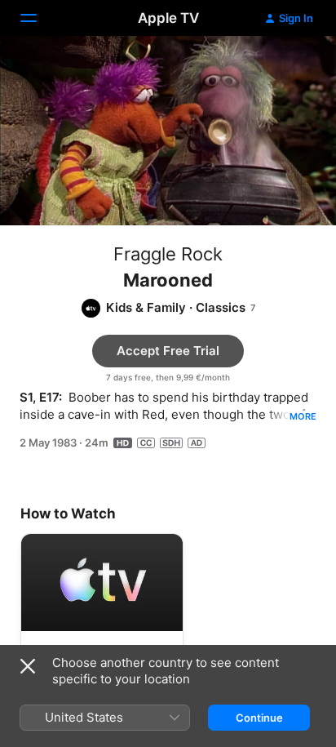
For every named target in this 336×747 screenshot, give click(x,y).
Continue (259, 717)
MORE (303, 416)
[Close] (27, 666)
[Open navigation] (38, 18)
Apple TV (168, 18)
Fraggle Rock (168, 254)
